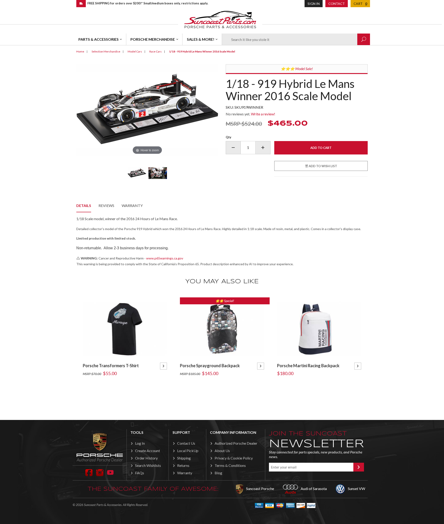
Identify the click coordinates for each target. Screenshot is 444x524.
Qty (228, 137)
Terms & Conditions (230, 465)
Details (83, 205)
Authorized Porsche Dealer (236, 443)
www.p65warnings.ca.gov (164, 258)
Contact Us (186, 443)
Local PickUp (187, 450)
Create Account (147, 450)
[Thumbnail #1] (137, 173)
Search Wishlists (148, 465)
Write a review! (263, 114)
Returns (183, 465)
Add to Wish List (322, 166)
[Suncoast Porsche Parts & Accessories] (220, 19)
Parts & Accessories (98, 39)
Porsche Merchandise (152, 39)
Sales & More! (200, 39)
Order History (146, 458)
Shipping (184, 458)
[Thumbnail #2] (157, 173)
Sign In (314, 4)
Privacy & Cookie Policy (234, 458)
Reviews (106, 205)
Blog (218, 473)
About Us (222, 450)
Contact (336, 4)
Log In (140, 443)
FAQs (139, 473)
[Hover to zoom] (147, 109)
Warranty (132, 205)
